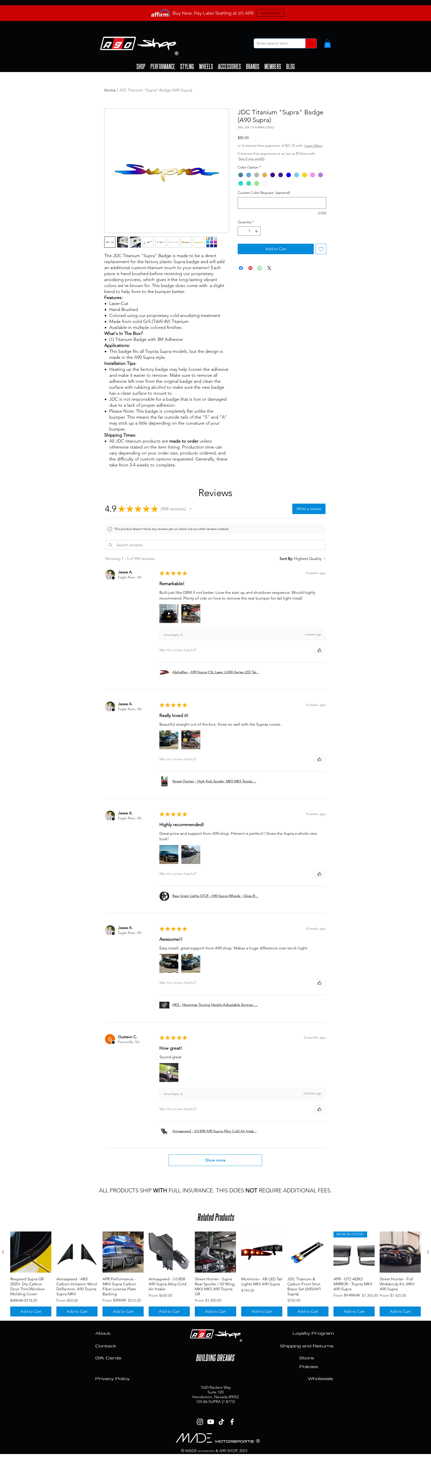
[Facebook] (232, 1422)
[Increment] (257, 236)
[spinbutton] (249, 236)
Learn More (275, 150)
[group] (215, 1274)
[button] (327, 43)
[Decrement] (241, 236)
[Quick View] (30, 1252)
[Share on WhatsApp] (260, 273)
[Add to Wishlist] (321, 254)
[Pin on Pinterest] (250, 273)
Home (109, 90)
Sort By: (286, 558)
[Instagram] (200, 1422)
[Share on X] (269, 273)
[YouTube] (211, 1422)
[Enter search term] (311, 43)
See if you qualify (266, 163)
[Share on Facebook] (241, 273)
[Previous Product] (3, 1252)
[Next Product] (428, 1252)
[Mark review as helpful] (319, 650)
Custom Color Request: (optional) (264, 197)
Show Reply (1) (173, 635)
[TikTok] (221, 1422)
